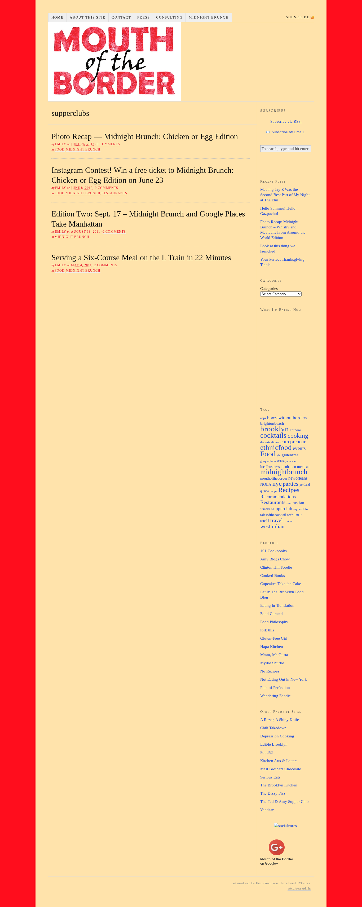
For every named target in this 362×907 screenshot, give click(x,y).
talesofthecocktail (273, 515)
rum (289, 503)
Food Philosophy (274, 622)
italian (281, 461)
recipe (273, 491)
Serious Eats (270, 777)
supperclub (281, 508)
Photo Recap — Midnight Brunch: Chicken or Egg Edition (144, 136)
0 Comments (108, 144)
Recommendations (278, 496)
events (299, 448)
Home (57, 17)
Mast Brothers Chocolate (280, 769)
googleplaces (268, 461)
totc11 (264, 521)
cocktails (273, 435)
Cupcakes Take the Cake (280, 584)
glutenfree (290, 455)
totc (298, 514)
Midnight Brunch (83, 149)
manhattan (288, 466)
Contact (121, 17)
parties (290, 483)
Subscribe (298, 17)
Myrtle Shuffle (272, 663)
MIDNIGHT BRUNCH (209, 17)
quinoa (264, 491)
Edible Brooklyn (274, 744)
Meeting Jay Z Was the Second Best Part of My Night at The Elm (285, 194)
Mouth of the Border (114, 61)
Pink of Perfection (275, 687)
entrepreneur (293, 441)
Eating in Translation (277, 605)
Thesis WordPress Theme (271, 883)
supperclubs (300, 509)
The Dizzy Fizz (272, 793)
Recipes (288, 489)
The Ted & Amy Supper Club (284, 801)
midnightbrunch (283, 472)
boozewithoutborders (287, 417)
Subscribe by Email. (288, 132)
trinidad (288, 521)
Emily (60, 144)
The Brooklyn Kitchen (278, 785)
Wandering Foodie (275, 696)
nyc (277, 483)
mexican (303, 466)
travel (276, 520)
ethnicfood (276, 448)
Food (60, 149)
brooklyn (274, 428)
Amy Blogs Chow (275, 559)
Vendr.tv (267, 810)
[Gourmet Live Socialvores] (285, 826)
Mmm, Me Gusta (274, 655)
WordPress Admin (299, 888)
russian (298, 502)
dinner (275, 442)
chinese (295, 430)
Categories (269, 288)
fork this (267, 630)
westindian (272, 526)
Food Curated (271, 614)
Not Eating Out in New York (283, 679)
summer (265, 509)
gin (279, 455)
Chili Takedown (273, 728)
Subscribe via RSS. (286, 121)
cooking (298, 435)
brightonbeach (272, 423)
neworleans (297, 478)
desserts (265, 442)
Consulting (169, 17)
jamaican (291, 461)
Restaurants (114, 193)
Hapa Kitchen (271, 646)
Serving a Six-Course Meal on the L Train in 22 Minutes (141, 257)
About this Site (87, 17)
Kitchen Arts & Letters (278, 761)
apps (263, 418)
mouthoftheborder (273, 478)
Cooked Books (272, 575)
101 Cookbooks (273, 551)
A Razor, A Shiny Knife (279, 720)
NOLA (265, 484)
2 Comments (105, 265)
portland (304, 484)
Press (143, 17)
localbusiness (270, 466)
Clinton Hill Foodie (276, 567)
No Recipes (269, 671)
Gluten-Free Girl (273, 638)
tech (290, 515)
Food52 (266, 752)
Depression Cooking (277, 736)
